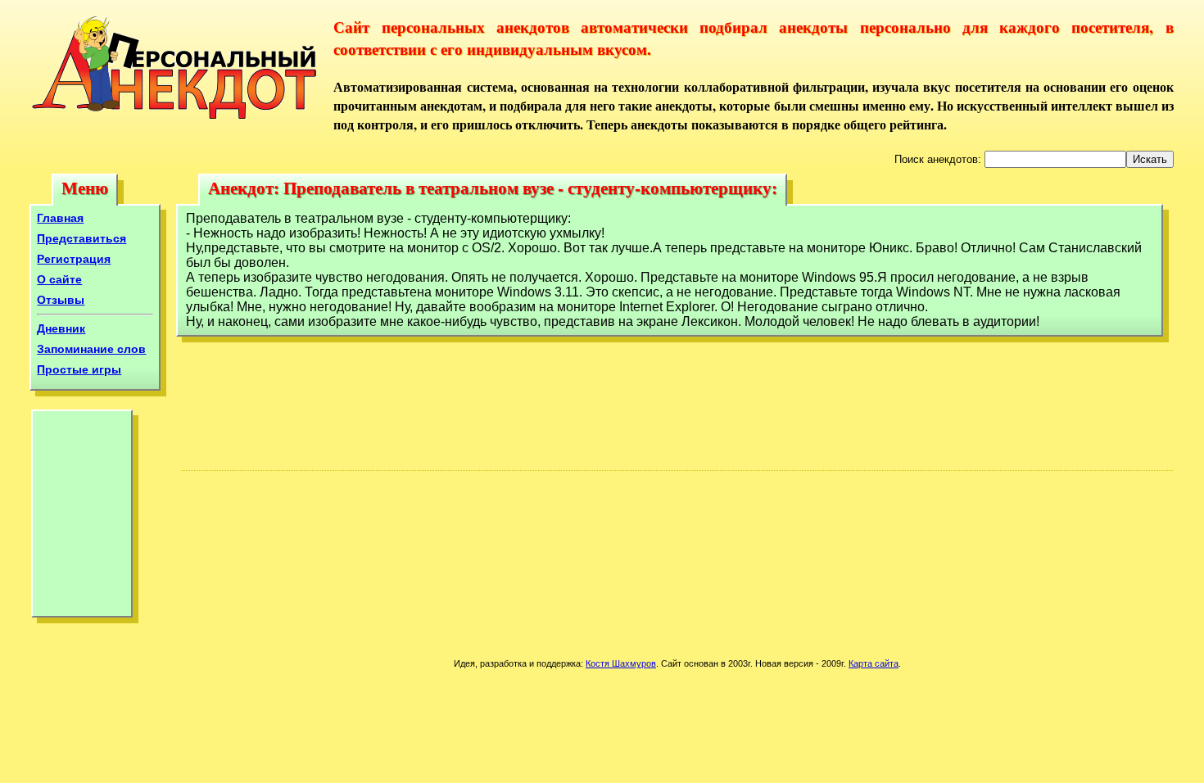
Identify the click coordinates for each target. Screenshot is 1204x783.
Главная (60, 217)
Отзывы (60, 299)
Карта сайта (873, 663)
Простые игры (79, 369)
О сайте (59, 279)
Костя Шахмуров (621, 663)
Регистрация (74, 258)
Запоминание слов (91, 348)
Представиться (81, 238)
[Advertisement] (82, 517)
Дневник (61, 328)
